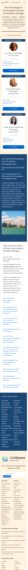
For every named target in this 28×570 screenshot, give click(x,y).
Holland (4, 444)
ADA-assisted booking (19, 505)
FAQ (15, 493)
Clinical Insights (17, 489)
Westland (17, 442)
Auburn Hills (6, 403)
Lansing (16, 403)
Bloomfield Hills (7, 407)
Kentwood (17, 400)
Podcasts (16, 485)
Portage (16, 419)
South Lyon (17, 428)
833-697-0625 (8, 103)
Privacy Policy (17, 495)
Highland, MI (6, 138)
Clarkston (5, 414)
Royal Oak (21, 167)
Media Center (17, 491)
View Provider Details (13, 55)
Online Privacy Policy (18, 497)
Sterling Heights (19, 433)
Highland (4, 437)
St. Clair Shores (19, 430)
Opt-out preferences (18, 518)
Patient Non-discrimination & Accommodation (17, 501)
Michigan (14, 17)
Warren (16, 439)
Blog (15, 487)
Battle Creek (6, 405)
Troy (3, 169)
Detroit (4, 167)
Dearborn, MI (6, 99)
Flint (3, 433)
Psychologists (6, 17)
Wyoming (17, 444)
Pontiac (16, 416)
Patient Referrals (17, 484)
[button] (5, 487)
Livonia (16, 405)
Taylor (16, 435)
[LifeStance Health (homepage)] (5, 2)
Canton (4, 412)
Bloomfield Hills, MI (8, 61)
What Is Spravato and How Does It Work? (10, 545)
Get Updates (7, 476)
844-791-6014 (7, 65)
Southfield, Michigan (9, 266)
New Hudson (18, 412)
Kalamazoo (5, 446)
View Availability (13, 70)
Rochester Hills (19, 421)
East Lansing (6, 426)
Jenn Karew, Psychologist (13, 53)
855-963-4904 (8, 141)
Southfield (22, 17)
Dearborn (5, 416)
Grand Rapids (6, 435)
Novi (17, 167)
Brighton (4, 410)
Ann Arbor (5, 400)
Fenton (4, 430)
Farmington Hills (10, 167)
